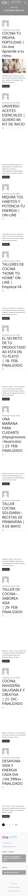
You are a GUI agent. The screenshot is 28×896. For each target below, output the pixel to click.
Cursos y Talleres (15, 30)
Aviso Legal (14, 883)
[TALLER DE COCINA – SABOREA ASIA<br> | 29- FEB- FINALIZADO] (14, 616)
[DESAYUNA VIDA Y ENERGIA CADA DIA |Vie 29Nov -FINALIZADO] (14, 787)
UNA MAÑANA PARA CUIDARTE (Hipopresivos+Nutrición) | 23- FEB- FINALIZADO (13, 434)
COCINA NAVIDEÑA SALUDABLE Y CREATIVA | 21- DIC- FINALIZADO (13, 692)
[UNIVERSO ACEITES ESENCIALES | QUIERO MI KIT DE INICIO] (14, 128)
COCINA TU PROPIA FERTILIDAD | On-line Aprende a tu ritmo (13, 44)
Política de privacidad (14, 887)
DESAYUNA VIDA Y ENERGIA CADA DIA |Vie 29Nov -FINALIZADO (12, 772)
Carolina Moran (6, 30)
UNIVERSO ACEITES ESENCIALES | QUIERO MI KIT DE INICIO (13, 115)
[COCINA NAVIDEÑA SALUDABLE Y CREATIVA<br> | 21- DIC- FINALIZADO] (14, 707)
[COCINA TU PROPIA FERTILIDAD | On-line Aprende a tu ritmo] (14, 74)
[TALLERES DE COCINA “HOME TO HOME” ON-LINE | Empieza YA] (14, 291)
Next (16, 824)
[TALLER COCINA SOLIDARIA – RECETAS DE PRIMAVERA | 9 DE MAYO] (14, 530)
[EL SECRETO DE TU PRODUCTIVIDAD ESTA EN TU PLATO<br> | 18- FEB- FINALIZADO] (14, 369)
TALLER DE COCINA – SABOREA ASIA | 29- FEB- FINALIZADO (12, 600)
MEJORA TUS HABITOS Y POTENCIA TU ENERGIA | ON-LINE (13, 205)
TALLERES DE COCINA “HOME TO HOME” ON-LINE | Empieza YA (13, 275)
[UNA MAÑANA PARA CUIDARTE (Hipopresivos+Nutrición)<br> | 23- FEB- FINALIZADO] (14, 454)
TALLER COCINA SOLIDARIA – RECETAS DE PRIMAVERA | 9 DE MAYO (13, 515)
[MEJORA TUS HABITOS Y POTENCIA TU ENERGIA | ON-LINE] (14, 219)
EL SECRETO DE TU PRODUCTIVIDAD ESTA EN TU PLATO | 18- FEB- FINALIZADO (14, 352)
